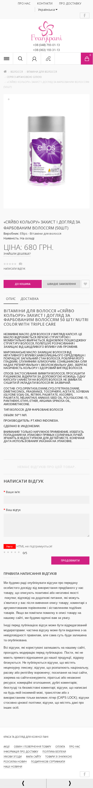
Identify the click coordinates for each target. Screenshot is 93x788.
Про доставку (70, 3)
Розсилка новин (15, 761)
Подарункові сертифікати (48, 761)
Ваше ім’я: (13, 492)
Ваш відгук (13, 510)
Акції (7, 746)
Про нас (24, 3)
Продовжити (70, 560)
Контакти (44, 3)
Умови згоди (13, 756)
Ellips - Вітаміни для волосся (40, 233)
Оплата (60, 746)
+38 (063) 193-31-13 (46, 50)
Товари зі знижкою (58, 756)
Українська (47, 9)
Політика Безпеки (54, 751)
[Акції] (6, 58)
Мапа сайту (33, 756)
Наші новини (13, 766)
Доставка (30, 298)
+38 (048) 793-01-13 (46, 45)
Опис (11, 298)
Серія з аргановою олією (24, 77)
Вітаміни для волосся (42, 71)
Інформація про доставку (21, 751)
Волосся (16, 71)
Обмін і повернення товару (32, 746)
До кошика (23, 284)
